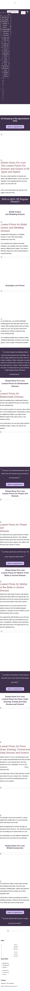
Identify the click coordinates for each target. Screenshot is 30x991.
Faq (3, 19)
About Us (3, 82)
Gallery (3, 21)
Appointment (6, 963)
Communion (6, 35)
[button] (2, 103)
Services (16, 949)
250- (8, 983)
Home (15, 944)
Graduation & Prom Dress (5, 56)
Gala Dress (5, 66)
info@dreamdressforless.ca (11, 986)
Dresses (16, 946)
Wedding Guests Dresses (5, 74)
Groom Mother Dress (5, 62)
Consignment (4, 29)
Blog (3, 17)
